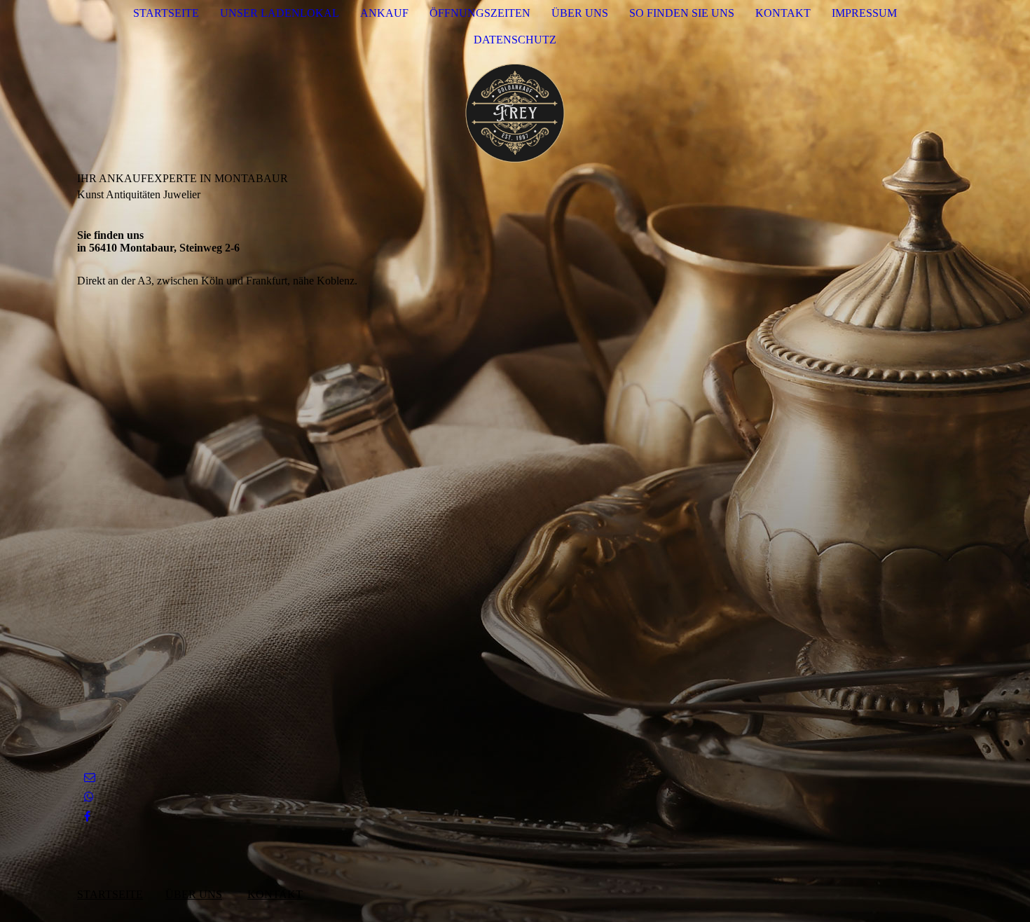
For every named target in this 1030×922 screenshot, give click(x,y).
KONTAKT (783, 13)
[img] (515, 112)
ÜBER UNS (579, 13)
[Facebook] (87, 817)
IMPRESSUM (864, 13)
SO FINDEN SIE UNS (681, 13)
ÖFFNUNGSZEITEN (480, 13)
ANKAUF (384, 13)
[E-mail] (89, 777)
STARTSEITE (166, 13)
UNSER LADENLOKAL (279, 13)
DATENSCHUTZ (515, 40)
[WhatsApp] (89, 797)
